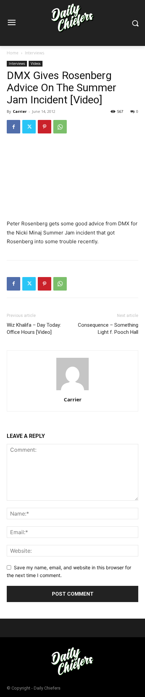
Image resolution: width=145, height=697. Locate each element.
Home (13, 53)
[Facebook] (13, 126)
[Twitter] (29, 126)
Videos (35, 63)
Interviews (34, 53)
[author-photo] (72, 390)
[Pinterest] (44, 126)
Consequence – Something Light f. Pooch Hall (108, 328)
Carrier (20, 111)
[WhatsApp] (60, 126)
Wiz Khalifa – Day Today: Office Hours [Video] (34, 328)
